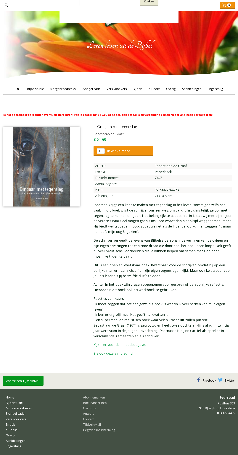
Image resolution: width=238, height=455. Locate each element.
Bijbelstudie (35, 89)
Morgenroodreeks (63, 89)
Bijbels (137, 89)
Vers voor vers (117, 89)
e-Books (154, 89)
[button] (123, 151)
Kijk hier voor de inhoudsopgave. (120, 344)
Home (18, 88)
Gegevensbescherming (99, 430)
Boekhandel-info (95, 403)
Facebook (209, 380)
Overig (171, 89)
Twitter (229, 380)
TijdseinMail (92, 424)
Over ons (89, 408)
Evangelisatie (91, 89)
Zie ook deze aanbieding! (113, 353)
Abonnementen (94, 397)
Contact (88, 419)
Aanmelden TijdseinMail (23, 381)
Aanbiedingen (192, 89)
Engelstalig (215, 89)
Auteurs (88, 414)
